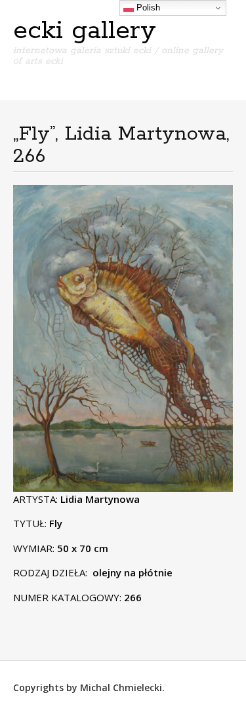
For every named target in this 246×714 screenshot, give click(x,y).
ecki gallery (84, 30)
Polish (147, 7)
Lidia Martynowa (100, 499)
